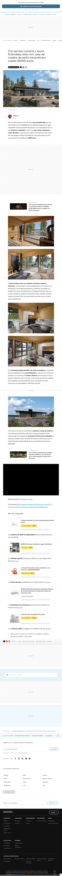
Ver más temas (9, 792)
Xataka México (7, 858)
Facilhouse (23, 499)
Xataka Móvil (7, 823)
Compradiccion (8, 848)
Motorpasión (51, 820)
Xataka (5, 820)
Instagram (19, 758)
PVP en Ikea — (27, 547)
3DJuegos (17, 820)
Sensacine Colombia (28, 862)
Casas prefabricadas (29, 641)
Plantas (54, 40)
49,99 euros (14, 561)
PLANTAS (42, 14)
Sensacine (28, 820)
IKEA (24, 782)
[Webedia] (8, 812)
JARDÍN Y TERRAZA (10, 14)
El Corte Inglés (31, 40)
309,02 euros (47, 629)
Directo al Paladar (41, 820)
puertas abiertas (41, 641)
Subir (53, 812)
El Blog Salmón (19, 843)
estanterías (7, 782)
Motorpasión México (51, 859)
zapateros (45, 782)
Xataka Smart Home (7, 829)
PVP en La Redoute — (29, 617)
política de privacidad (23, 752)
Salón (5, 778)
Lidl (38, 40)
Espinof (28, 823)
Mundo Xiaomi (7, 832)
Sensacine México (31, 858)
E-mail (26, 67)
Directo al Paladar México (41, 859)
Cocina (44, 775)
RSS (22, 758)
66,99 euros (48, 535)
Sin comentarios (14, 67)
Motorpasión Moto (53, 823)
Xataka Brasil (7, 861)
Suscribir (54, 749)
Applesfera (6, 826)
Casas (19, 641)
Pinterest (26, 758)
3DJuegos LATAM (19, 858)
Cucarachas (22, 40)
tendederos (7, 785)
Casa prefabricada (45, 40)
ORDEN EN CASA (51, 14)
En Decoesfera (33, 202)
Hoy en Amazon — (28, 573)
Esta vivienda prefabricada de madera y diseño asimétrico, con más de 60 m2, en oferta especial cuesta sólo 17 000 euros (40, 455)
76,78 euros (46, 582)
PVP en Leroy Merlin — (29, 525)
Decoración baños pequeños (22, 735)
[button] (16, 116)
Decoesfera (7, 845)
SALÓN (20, 14)
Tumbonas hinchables (37, 735)
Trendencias (7, 843)
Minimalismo (27, 778)
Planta (15, 40)
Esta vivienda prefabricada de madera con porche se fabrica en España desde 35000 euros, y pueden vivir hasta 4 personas (40, 207)
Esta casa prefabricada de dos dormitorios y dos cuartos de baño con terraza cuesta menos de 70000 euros (34, 731)
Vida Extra (17, 823)
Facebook (15, 758)
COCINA (35, 14)
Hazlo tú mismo (47, 778)
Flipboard (23, 67)
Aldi (43, 785)
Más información (20, 874)
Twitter (21, 67)
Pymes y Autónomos (18, 846)
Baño (24, 775)
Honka (30, 499)
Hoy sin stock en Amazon (27, 596)
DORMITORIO (27, 14)
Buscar (52, 803)
